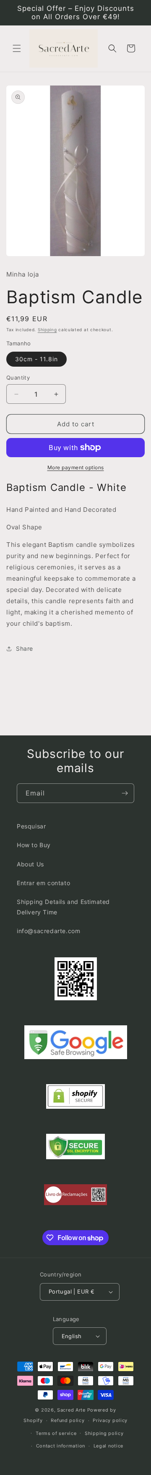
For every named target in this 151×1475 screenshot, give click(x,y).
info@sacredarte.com (48, 930)
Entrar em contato (43, 882)
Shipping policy (104, 1433)
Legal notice (108, 1446)
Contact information (60, 1446)
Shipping (47, 329)
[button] (17, 48)
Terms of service (56, 1433)
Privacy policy (110, 1420)
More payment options (75, 467)
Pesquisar (31, 826)
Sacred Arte (71, 1410)
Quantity (18, 377)
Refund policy (67, 1420)
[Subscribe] (124, 793)
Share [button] (24, 648)
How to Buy (34, 844)
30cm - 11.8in (36, 358)
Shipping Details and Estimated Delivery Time (63, 907)
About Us (30, 864)
